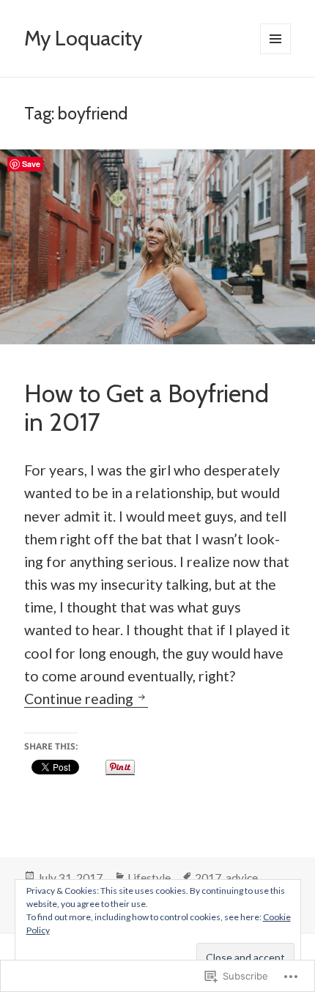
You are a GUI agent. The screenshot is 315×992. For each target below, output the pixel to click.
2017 (208, 877)
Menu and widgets (276, 53)
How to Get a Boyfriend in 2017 (146, 407)
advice (242, 877)
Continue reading (80, 698)
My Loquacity (83, 38)
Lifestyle (149, 877)
